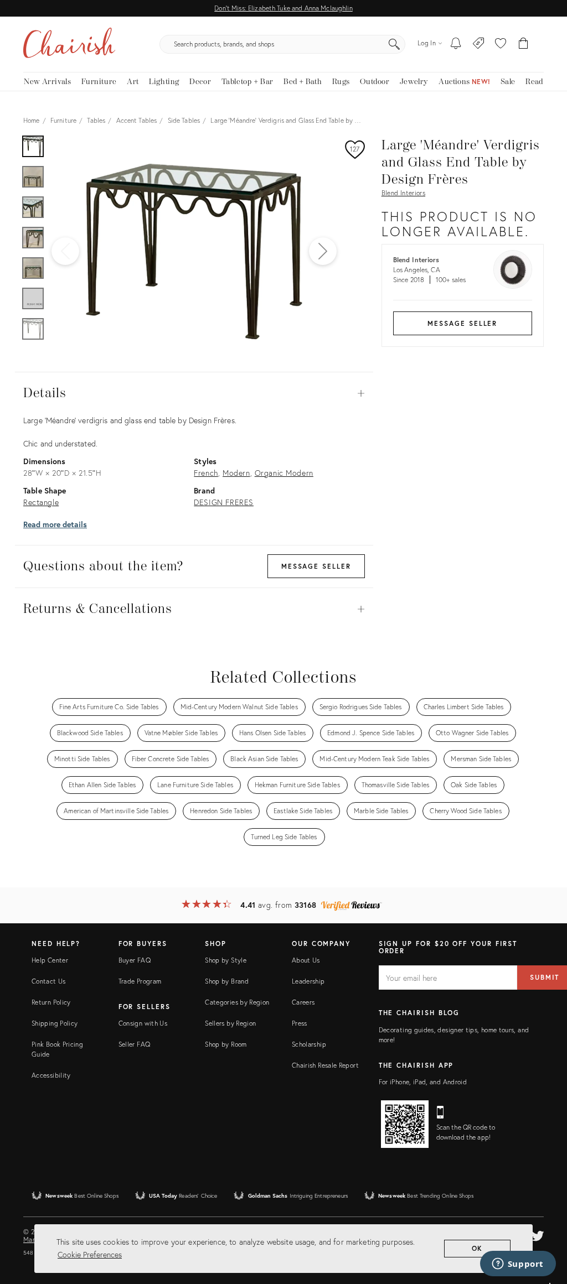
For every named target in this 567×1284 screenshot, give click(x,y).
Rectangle (41, 502)
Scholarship (309, 1044)
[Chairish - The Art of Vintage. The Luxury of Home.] (69, 44)
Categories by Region (237, 1002)
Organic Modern (284, 472)
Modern (236, 472)
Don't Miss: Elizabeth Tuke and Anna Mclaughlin (283, 8)
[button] (500, 44)
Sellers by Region (230, 1023)
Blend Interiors (403, 193)
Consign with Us (142, 1023)
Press (299, 1023)
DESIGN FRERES (224, 502)
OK (477, 1248)
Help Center (50, 960)
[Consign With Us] (478, 44)
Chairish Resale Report (325, 1065)
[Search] (394, 44)
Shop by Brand (227, 981)
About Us (306, 960)
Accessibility (51, 1075)
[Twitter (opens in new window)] (538, 1234)
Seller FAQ (134, 1044)
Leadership (308, 981)
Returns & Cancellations (194, 609)
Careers (303, 1002)
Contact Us (49, 981)
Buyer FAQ (134, 960)
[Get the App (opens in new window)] (405, 1124)
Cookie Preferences (90, 1254)
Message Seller (462, 323)
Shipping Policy (55, 1023)
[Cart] (523, 44)
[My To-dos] (456, 44)
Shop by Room (225, 1044)
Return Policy (51, 1002)
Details (194, 393)
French (206, 472)
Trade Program (140, 981)
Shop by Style (225, 960)
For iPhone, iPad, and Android (423, 1082)
